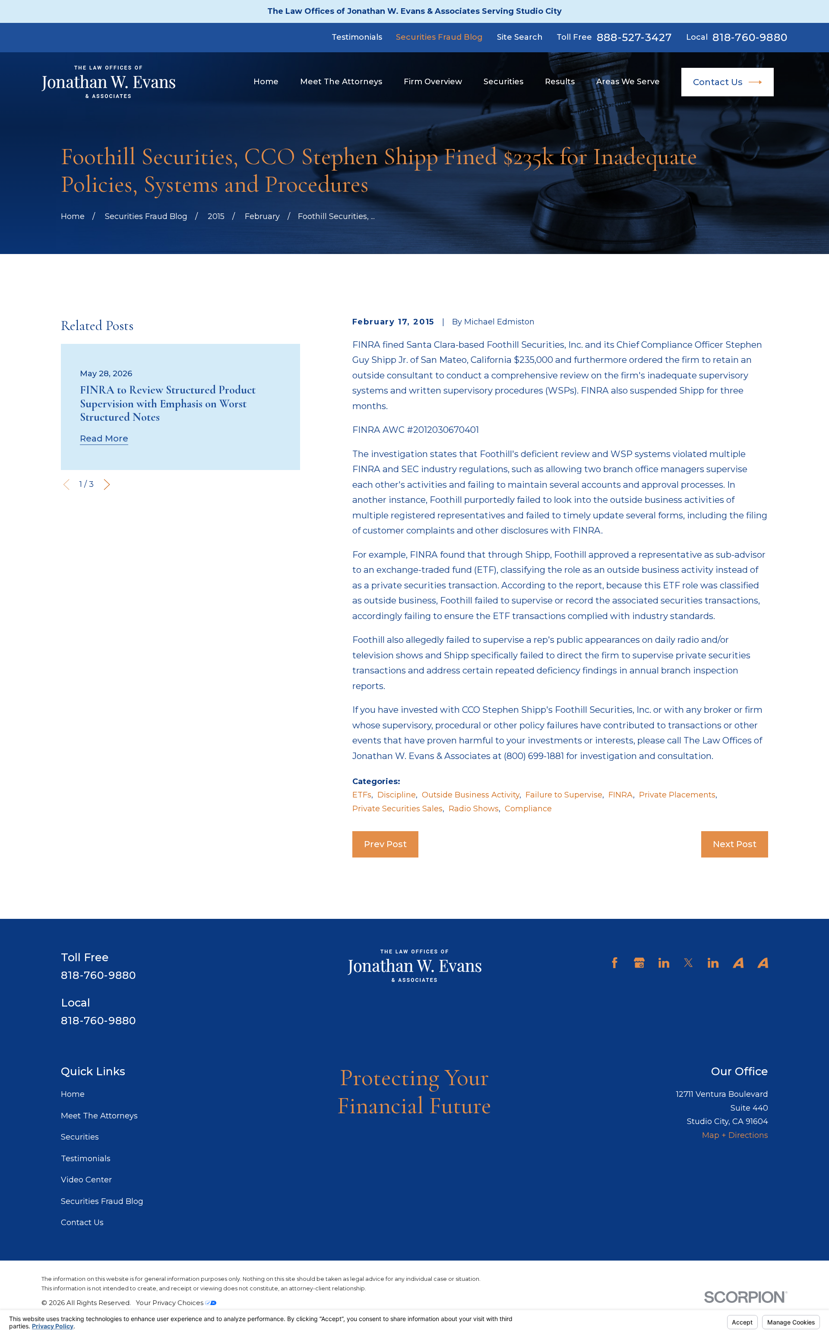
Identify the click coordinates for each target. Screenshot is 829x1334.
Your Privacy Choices (170, 1303)
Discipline (396, 795)
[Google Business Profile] (639, 962)
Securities (80, 1137)
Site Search (520, 37)
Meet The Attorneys (99, 1116)
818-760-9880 (750, 37)
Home (73, 1094)
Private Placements (677, 795)
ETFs (361, 795)
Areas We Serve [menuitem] (628, 81)
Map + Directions (735, 1135)
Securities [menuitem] (503, 81)
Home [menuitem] (265, 81)
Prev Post (385, 844)
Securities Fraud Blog (439, 37)
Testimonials (357, 37)
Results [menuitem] (560, 81)
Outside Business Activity (470, 795)
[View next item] (106, 484)
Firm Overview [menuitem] (433, 81)
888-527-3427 (634, 37)
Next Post (734, 844)
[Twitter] (688, 962)
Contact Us (718, 81)
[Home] (108, 82)
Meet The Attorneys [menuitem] (341, 81)
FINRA (620, 795)
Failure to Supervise (563, 795)
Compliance (528, 808)
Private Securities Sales (397, 808)
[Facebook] (614, 962)
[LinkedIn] (663, 962)
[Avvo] (738, 962)
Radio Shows (474, 808)
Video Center (86, 1180)
